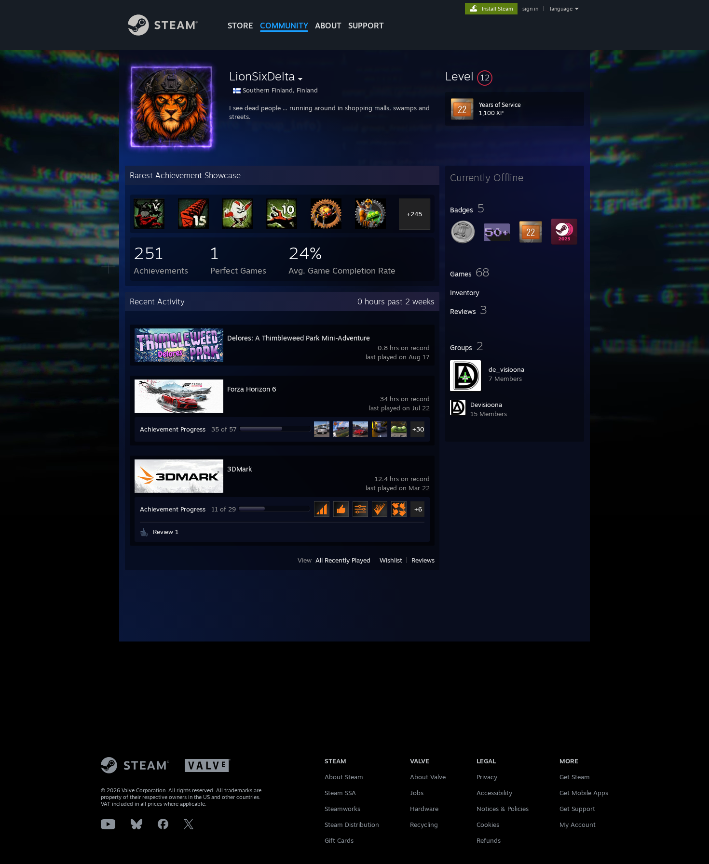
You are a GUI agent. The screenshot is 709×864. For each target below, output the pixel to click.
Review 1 (165, 532)
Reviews (423, 560)
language (561, 8)
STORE (240, 25)
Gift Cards (339, 840)
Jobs (416, 793)
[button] (514, 76)
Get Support (577, 808)
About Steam (344, 777)
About (328, 25)
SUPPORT (366, 25)
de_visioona (506, 369)
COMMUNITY (284, 25)
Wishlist (391, 560)
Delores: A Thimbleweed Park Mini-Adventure (298, 338)
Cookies (488, 824)
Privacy (487, 777)
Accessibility (494, 793)
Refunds (489, 840)
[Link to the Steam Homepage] (163, 33)
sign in (530, 8)
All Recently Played (342, 560)
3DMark (239, 469)
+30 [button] (418, 429)
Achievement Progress (172, 429)
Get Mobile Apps (583, 793)
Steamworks (342, 808)
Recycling (424, 824)
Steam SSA (340, 793)
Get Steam (574, 777)
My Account (577, 824)
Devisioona (486, 404)
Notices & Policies (503, 808)
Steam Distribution (352, 824)
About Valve (428, 777)
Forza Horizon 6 (251, 389)
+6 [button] (418, 509)
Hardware (424, 808)
